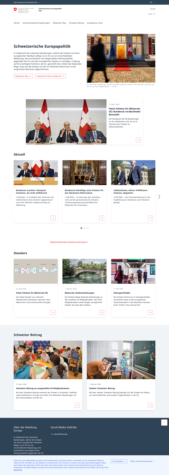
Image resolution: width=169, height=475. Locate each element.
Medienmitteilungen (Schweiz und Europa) (68, 242)
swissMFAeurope (60, 434)
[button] (16, 23)
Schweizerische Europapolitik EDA (50, 10)
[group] (36, 191)
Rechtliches (18, 470)
